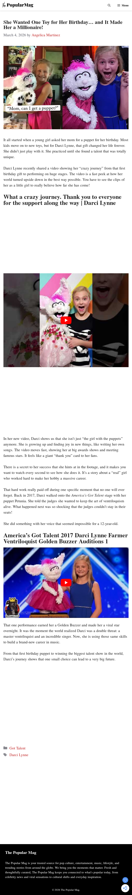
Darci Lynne (18, 754)
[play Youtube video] (66, 320)
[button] (109, 5)
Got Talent (17, 747)
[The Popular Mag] (18, 5)
